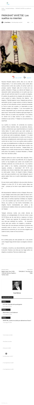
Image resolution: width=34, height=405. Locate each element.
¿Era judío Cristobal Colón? (9, 333)
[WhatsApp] (19, 26)
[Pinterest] (15, 26)
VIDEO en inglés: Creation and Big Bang (12, 354)
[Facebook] (8, 26)
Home (3, 8)
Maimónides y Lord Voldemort (10, 312)
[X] (11, 26)
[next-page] (2, 323)
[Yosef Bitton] (3, 22)
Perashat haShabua (10, 8)
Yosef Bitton (8, 22)
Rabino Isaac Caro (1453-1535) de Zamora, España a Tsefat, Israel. (9, 273)
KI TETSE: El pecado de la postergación (12, 304)
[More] (22, 26)
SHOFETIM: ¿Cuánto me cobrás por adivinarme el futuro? (17, 320)
